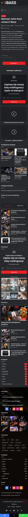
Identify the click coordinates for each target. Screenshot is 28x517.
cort (8, 439)
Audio (3, 381)
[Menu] (2, 3)
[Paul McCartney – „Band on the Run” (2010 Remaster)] (5, 233)
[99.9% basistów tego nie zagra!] (5, 220)
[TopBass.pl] (10, 2)
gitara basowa (5, 442)
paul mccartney (10, 447)
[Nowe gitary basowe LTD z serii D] (21, 170)
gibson (17, 439)
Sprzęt (7, 12)
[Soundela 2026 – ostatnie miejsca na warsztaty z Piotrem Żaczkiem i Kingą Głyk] (14, 429)
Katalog (13, 506)
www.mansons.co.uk (6, 51)
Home (3, 12)
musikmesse (17, 445)
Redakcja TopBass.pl (6, 25)
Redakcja (18, 506)
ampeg (3, 439)
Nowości (4, 364)
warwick (19, 450)
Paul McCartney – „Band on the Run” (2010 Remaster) (18, 232)
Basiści (4, 366)
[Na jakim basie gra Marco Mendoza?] (7, 152)
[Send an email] (12, 25)
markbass (4, 445)
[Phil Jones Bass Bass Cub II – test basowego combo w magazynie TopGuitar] (21, 152)
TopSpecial (5, 371)
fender (12, 439)
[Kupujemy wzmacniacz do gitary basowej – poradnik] (7, 170)
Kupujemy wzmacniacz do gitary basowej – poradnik (6, 178)
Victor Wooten (5, 450)
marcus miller (18, 442)
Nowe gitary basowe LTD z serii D (20, 176)
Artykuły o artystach (7, 384)
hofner (11, 442)
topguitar (24, 447)
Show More (13, 63)
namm (23, 445)
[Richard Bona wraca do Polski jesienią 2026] (5, 429)
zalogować (9, 190)
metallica (10, 445)
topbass (18, 447)
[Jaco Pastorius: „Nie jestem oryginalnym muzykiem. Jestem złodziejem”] (23, 423)
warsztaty (12, 450)
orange (3, 447)
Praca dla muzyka (14, 276)
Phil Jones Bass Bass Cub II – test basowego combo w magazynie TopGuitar (20, 160)
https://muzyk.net (15, 495)
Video (3, 376)
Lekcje (3, 379)
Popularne (7, 205)
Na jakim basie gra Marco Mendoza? (6, 157)
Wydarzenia (5, 374)
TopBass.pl (14, 504)
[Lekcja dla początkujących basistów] (5, 213)
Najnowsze (20, 205)
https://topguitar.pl (16, 492)
